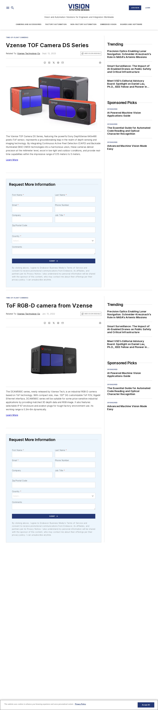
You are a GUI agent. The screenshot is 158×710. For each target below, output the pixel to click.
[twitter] (53, 62)
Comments (17, 247)
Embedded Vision (108, 24)
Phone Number (62, 205)
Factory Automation (56, 24)
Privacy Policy (80, 704)
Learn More (12, 160)
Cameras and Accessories (28, 24)
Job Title (60, 215)
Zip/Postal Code (19, 225)
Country (16, 236)
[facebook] (45, 62)
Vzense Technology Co (28, 53)
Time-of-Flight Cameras (17, 37)
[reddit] (58, 62)
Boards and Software (131, 24)
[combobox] (53, 241)
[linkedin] (49, 62)
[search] (12, 8)
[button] (8, 8)
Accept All (146, 705)
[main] (79, 705)
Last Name (61, 195)
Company (16, 215)
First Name (18, 195)
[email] (62, 62)
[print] (100, 62)
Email (15, 205)
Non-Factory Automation (83, 24)
